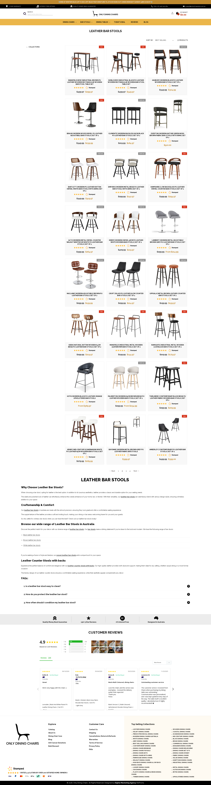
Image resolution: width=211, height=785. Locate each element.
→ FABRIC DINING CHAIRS (180, 755)
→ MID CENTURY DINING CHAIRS (182, 736)
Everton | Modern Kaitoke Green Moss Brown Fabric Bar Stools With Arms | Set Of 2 (168, 135)
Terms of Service (96, 743)
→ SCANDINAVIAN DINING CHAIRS (182, 734)
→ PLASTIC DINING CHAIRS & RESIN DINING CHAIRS (146, 773)
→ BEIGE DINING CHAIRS (179, 741)
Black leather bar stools (31, 535)
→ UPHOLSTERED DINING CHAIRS (182, 777)
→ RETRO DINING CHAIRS (179, 772)
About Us (51, 733)
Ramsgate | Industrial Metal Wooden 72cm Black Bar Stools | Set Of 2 (167, 346)
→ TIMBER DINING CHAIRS (140, 777)
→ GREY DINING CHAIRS (139, 741)
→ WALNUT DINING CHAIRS (140, 760)
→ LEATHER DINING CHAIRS (140, 729)
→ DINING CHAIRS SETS (139, 753)
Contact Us (93, 729)
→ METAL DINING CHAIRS (179, 767)
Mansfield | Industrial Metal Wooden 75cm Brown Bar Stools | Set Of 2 (126, 346)
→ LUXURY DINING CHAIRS (140, 767)
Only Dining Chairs (80, 783)
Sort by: (149, 40)
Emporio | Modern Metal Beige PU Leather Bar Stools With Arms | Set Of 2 (126, 188)
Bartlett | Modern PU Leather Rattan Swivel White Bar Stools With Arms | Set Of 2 (84, 189)
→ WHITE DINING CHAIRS (140, 739)
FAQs (91, 749)
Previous (38, 688)
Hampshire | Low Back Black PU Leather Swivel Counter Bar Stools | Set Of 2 (168, 188)
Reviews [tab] (44, 658)
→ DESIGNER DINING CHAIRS (181, 746)
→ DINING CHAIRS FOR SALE (140, 750)
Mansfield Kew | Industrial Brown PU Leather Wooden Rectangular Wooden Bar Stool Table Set (84, 82)
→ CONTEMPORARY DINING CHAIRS (143, 746)
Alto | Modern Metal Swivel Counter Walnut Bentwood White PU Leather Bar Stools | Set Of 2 (85, 242)
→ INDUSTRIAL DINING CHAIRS (181, 762)
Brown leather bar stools (32, 540)
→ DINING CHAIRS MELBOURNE (182, 748)
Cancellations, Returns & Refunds (102, 736)
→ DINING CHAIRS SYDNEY (180, 753)
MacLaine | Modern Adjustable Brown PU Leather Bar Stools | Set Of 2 (84, 294)
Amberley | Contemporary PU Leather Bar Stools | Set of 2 (167, 450)
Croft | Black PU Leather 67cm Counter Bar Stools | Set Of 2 (126, 294)
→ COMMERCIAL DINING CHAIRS (182, 743)
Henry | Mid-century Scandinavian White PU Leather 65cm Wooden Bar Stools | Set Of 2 (84, 451)
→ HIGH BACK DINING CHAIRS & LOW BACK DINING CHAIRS (146, 764)
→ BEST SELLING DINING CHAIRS (142, 743)
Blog (50, 739)
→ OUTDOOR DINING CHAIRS (181, 769)
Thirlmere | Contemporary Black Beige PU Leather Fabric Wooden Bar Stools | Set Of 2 (167, 398)
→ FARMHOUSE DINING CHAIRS (141, 758)
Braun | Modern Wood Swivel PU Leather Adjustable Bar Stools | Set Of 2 (84, 134)
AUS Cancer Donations (57, 743)
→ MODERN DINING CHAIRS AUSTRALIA (144, 736)
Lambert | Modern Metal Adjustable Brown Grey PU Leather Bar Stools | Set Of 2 (167, 242)
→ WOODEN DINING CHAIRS (180, 729)
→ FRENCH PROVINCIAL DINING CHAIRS (144, 734)
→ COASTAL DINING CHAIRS (180, 731)
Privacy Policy (94, 746)
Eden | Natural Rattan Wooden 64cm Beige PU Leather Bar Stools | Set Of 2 (84, 346)
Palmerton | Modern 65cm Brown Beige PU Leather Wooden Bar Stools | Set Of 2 (126, 397)
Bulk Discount (53, 746)
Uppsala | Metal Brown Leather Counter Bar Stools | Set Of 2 (168, 294)
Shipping (92, 733)
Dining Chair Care (55, 736)
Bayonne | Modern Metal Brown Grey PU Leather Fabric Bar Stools (126, 450)
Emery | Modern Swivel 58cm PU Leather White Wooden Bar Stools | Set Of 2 (126, 241)
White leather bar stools (31, 545)
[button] (38, 13)
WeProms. (129, 783)
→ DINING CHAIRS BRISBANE (141, 748)
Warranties (93, 739)
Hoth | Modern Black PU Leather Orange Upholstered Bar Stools (84, 397)
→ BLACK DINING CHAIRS (179, 739)
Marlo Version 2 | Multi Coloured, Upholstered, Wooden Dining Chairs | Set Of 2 (120, 707)
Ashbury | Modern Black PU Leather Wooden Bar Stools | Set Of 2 (167, 81)
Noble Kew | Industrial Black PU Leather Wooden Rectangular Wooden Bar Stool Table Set (126, 82)
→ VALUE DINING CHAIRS (179, 758)
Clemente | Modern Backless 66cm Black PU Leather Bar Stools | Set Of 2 (126, 134)
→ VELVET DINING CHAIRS (140, 731)
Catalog (51, 729)
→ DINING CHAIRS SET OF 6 (180, 750)
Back (114, 471)
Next (135, 471)
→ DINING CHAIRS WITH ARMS (141, 755)
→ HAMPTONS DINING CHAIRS (181, 760)
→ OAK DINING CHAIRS (139, 769)
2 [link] (122, 471)
